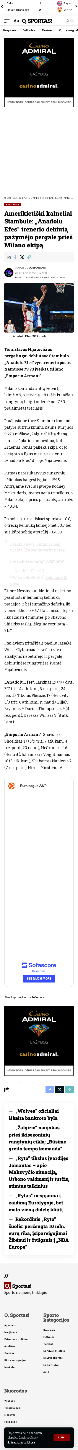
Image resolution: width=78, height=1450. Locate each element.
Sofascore (37, 997)
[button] (62, 1437)
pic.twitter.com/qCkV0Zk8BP (37, 561)
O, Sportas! (37, 20)
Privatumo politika (21, 1442)
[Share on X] (22, 257)
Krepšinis (13, 204)
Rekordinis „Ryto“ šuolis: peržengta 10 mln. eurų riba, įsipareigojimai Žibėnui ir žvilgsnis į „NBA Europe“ (39, 1233)
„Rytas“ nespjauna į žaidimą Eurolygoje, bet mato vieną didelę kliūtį (36, 1202)
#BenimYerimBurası (47, 550)
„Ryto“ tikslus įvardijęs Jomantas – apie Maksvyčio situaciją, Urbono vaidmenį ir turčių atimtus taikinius (39, 1172)
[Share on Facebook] (15, 257)
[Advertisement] (39, 152)
